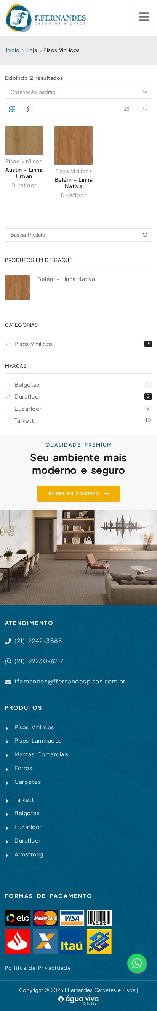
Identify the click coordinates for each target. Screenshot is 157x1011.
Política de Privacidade (38, 968)
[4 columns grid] (12, 109)
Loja (32, 50)
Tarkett (82, 420)
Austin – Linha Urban (24, 172)
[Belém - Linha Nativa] (17, 287)
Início (12, 50)
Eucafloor (82, 408)
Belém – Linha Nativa (73, 182)
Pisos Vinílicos (24, 161)
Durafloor (23, 185)
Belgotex (82, 384)
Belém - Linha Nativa (66, 278)
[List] (30, 109)
